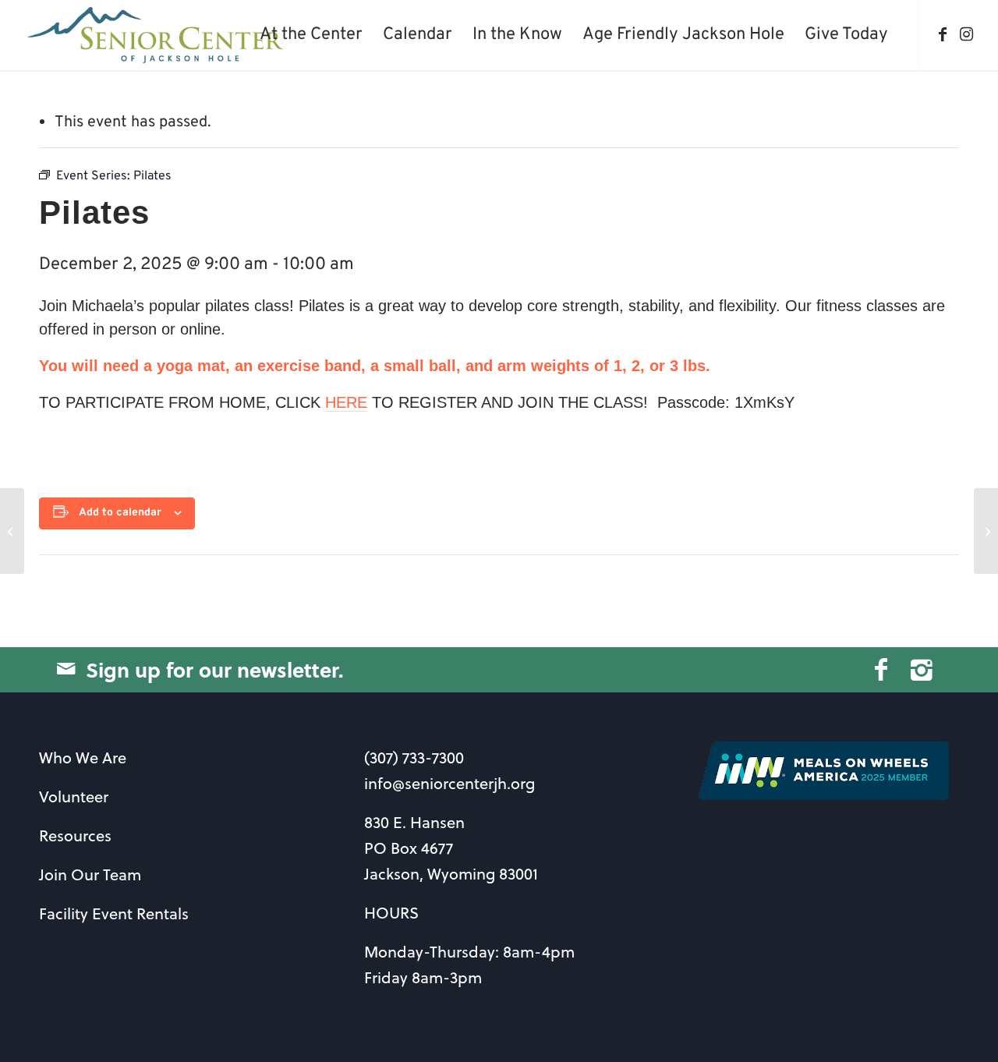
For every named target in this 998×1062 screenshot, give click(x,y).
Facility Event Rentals (114, 913)
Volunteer (73, 796)
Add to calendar (120, 512)
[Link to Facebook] (942, 34)
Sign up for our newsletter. (215, 669)
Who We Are (82, 757)
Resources (75, 835)
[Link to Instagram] (966, 34)
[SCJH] (157, 35)
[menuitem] (311, 35)
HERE (346, 402)
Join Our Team (90, 874)
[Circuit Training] (12, 531)
